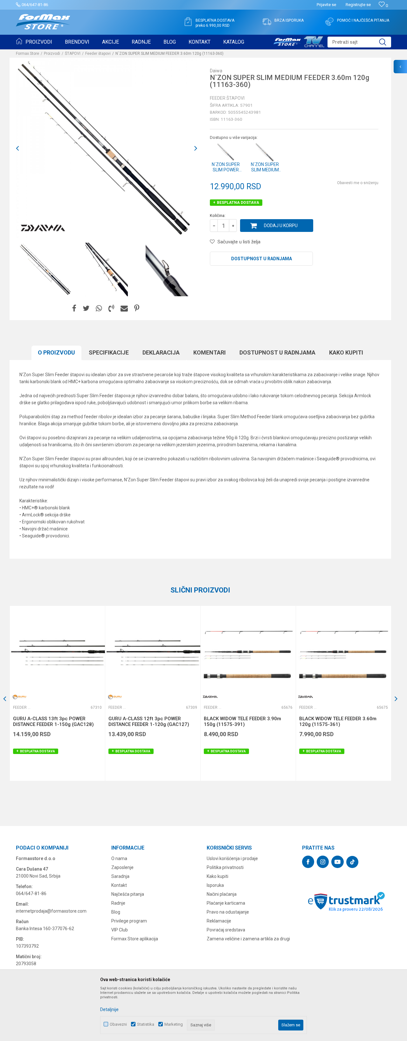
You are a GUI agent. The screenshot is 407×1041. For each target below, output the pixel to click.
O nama (119, 858)
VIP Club (119, 929)
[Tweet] (86, 308)
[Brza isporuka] (266, 21)
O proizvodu (56, 352)
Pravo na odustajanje (228, 912)
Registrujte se (358, 4)
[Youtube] (337, 862)
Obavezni (118, 1024)
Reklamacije (219, 920)
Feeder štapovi (98, 53)
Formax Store (27, 53)
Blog (115, 912)
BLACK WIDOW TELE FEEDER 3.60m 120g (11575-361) (337, 721)
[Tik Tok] (352, 862)
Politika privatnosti (225, 867)
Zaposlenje (122, 867)
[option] (46, 269)
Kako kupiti (346, 352)
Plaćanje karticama (226, 903)
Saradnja (120, 876)
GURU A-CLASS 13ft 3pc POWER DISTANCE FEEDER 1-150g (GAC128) (53, 721)
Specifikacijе (109, 352)
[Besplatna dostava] (187, 21)
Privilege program (129, 920)
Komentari (209, 352)
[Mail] (124, 308)
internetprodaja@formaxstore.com (51, 911)
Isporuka (215, 885)
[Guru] (19, 697)
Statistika (145, 1024)
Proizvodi (52, 53)
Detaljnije (109, 1009)
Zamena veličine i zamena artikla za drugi (248, 938)
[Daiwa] (43, 228)
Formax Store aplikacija (134, 938)
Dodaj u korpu (281, 225)
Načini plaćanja (222, 894)
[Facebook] (74, 308)
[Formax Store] (43, 22)
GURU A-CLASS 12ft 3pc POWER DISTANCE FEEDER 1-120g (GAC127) (148, 721)
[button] (359, 42)
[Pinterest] (136, 308)
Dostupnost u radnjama (261, 258)
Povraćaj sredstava (226, 929)
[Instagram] (323, 862)
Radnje (118, 903)
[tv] (298, 41)
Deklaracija (161, 352)
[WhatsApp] (99, 308)
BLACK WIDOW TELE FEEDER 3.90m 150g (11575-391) (242, 721)
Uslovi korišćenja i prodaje (232, 858)
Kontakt (119, 885)
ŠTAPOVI (72, 53)
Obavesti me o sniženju (357, 183)
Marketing (173, 1024)
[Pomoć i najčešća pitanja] (329, 21)
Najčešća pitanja (127, 894)
